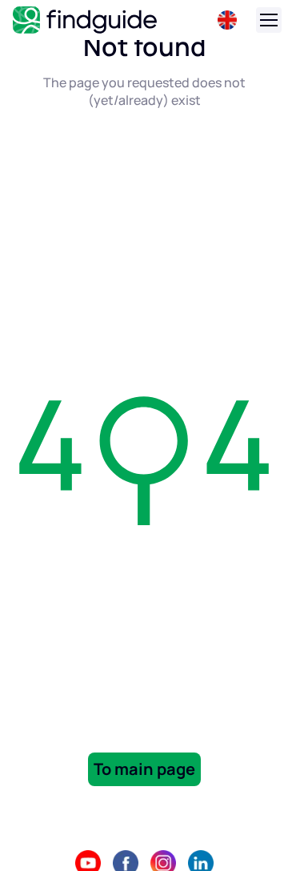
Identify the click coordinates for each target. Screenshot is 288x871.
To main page (144, 769)
